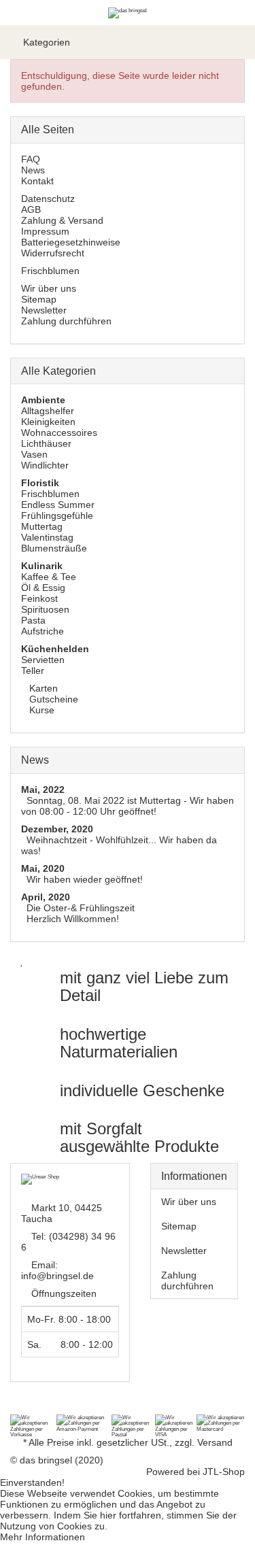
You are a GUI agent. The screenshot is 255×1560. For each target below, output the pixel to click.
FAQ (30, 159)
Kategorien (45, 42)
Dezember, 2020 (57, 829)
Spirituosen (45, 609)
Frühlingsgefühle (57, 515)
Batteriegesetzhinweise (70, 242)
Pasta (33, 620)
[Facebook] (17, 1407)
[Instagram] (35, 1407)
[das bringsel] (127, 12)
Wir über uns (48, 288)
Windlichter (45, 465)
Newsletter (44, 310)
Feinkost (39, 598)
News (33, 170)
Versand (215, 1442)
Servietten (43, 659)
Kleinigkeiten (48, 421)
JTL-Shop (224, 1471)
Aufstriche (42, 631)
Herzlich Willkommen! (73, 918)
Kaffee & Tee (48, 576)
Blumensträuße (54, 548)
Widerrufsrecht (52, 253)
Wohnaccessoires (59, 432)
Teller (32, 670)
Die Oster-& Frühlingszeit (81, 907)
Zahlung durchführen (66, 321)
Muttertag (42, 526)
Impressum (45, 231)
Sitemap (38, 299)
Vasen (34, 454)
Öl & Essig (43, 587)
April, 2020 (45, 897)
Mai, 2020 (43, 868)
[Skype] (53, 1407)
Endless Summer (58, 504)
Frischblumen (50, 270)
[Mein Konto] (214, 42)
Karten (42, 688)
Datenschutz (48, 198)
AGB (31, 209)
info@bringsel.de (57, 1275)
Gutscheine (52, 699)
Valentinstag (47, 537)
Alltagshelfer (47, 410)
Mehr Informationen (42, 1536)
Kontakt (37, 180)
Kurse (40, 710)
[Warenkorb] (238, 42)
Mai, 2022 (43, 789)
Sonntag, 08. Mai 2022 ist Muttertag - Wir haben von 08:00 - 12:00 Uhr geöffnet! (127, 806)
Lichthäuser (46, 443)
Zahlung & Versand (62, 220)
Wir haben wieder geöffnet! (85, 879)
